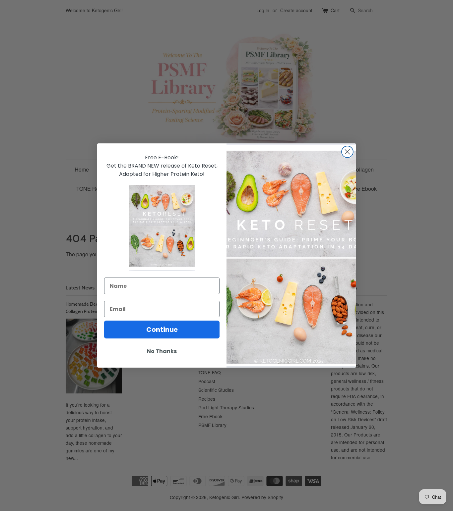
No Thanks (162, 351)
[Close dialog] (347, 152)
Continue (162, 329)
